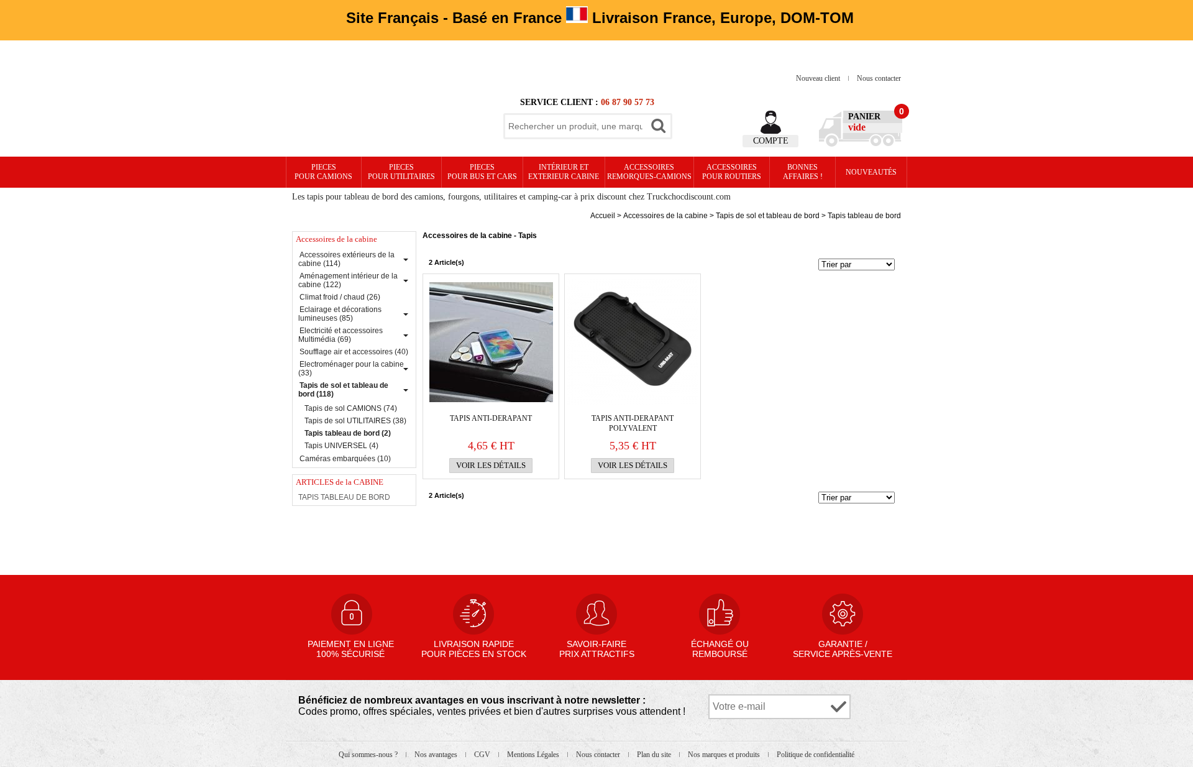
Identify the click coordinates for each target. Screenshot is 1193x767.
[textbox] (575, 126)
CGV (483, 754)
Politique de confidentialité (815, 754)
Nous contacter (879, 78)
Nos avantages (436, 754)
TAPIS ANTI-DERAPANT (491, 418)
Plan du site (655, 754)
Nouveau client (819, 78)
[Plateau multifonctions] (491, 342)
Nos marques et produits (725, 754)
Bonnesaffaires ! (803, 172)
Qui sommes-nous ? (369, 754)
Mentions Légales (534, 754)
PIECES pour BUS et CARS (482, 172)
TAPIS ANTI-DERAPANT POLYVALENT (633, 423)
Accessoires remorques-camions (649, 172)
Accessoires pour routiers (731, 172)
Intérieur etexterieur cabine (563, 172)
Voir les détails (491, 465)
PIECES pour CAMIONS (323, 172)
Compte (770, 140)
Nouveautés (871, 172)
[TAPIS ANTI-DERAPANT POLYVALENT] (632, 342)
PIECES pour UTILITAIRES (401, 172)
